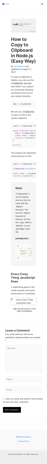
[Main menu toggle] (42, 4)
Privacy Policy (23, 441)
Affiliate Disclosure (23, 437)
